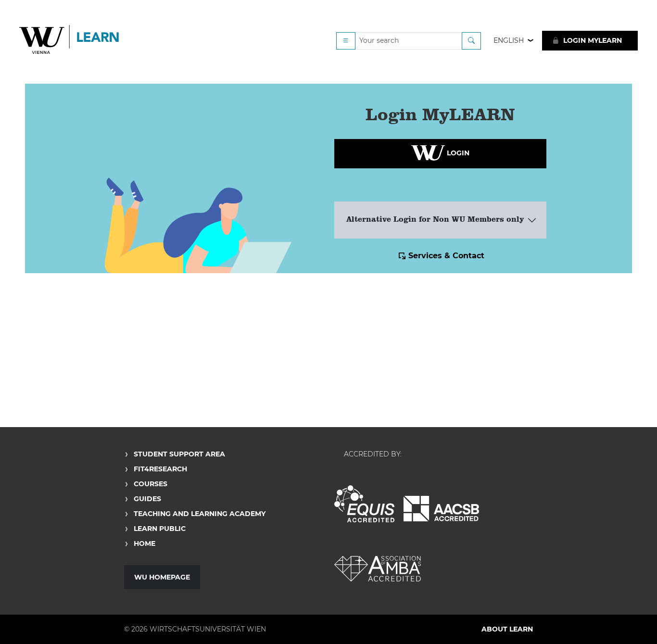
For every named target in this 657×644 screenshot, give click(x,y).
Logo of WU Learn (69, 40)
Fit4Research (160, 469)
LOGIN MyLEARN (591, 40)
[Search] (471, 41)
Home (144, 543)
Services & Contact (446, 255)
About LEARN (507, 629)
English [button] (508, 40)
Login (457, 153)
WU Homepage (162, 577)
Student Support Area (179, 454)
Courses (150, 484)
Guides (147, 498)
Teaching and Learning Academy (199, 513)
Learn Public (160, 528)
